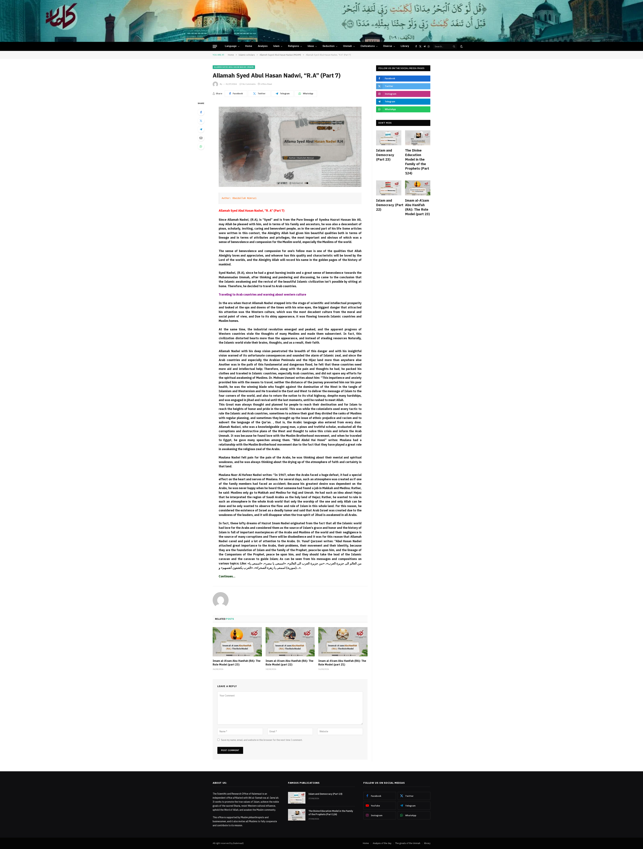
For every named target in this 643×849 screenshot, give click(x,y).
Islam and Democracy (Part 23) (385, 155)
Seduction (329, 46)
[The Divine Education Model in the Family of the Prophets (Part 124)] (417, 137)
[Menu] (215, 46)
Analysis (263, 46)
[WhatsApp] (201, 146)
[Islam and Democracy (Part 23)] (388, 137)
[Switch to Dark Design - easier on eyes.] (461, 46)
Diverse (387, 46)
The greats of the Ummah (407, 843)
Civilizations (368, 46)
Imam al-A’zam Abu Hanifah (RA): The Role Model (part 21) (342, 662)
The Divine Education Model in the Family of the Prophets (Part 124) (417, 161)
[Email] (201, 137)
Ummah (347, 46)
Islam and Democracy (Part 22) (388, 205)
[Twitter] (201, 120)
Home (248, 46)
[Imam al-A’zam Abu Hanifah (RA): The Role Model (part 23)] (237, 641)
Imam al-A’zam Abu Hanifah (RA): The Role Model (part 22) (289, 662)
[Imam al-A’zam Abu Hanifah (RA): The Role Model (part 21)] (343, 641)
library (405, 46)
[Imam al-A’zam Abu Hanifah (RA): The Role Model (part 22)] (290, 641)
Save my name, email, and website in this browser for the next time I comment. (262, 739)
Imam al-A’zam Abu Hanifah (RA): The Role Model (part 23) (237, 662)
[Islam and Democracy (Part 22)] (388, 187)
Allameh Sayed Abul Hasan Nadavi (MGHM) (234, 67)
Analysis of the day (382, 843)
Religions (293, 46)
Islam (276, 46)
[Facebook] (201, 112)
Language (231, 46)
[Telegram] (201, 129)
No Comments (249, 84)
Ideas (311, 46)
